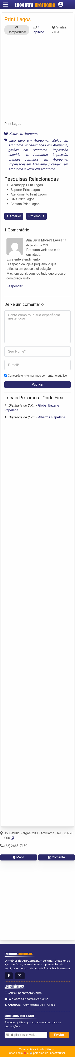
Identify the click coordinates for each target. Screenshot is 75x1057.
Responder (14, 286)
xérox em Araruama (40, 169)
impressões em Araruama (27, 164)
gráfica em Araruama (27, 150)
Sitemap (51, 1049)
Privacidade (37, 1049)
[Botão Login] (60, 4)
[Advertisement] (37, 80)
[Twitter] (20, 975)
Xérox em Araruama (23, 134)
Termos (23, 1049)
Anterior (15, 216)
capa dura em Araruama (28, 141)
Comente (58, 857)
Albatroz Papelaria (51, 417)
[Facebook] (9, 975)
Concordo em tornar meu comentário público (37, 375)
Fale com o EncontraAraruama (28, 998)
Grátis (51, 1004)
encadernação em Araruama (46, 145)
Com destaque (33, 1004)
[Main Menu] (5, 4)
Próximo (34, 216)
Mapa (20, 857)
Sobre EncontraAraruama (25, 992)
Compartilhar (17, 32)
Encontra (35, 4)
